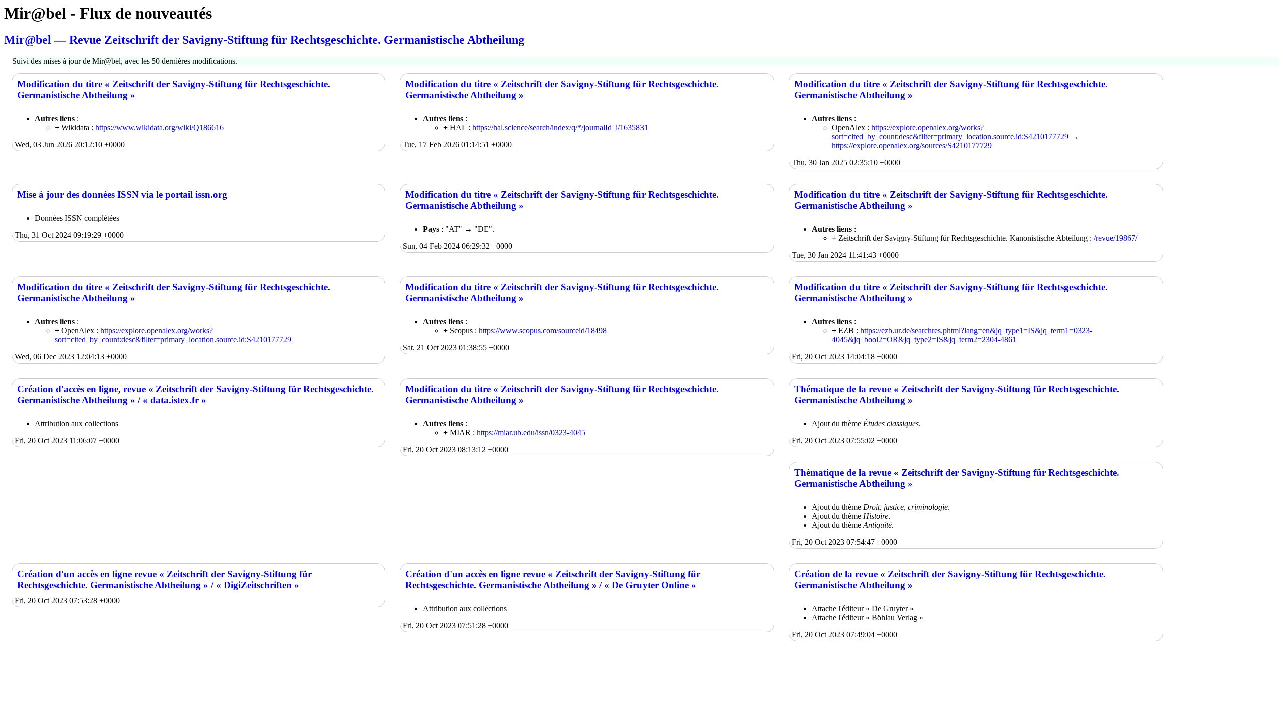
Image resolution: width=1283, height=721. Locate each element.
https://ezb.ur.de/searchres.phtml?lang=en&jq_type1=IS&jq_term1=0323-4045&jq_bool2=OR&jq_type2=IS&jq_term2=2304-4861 (962, 335)
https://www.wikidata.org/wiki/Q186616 (159, 127)
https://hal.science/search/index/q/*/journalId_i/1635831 (560, 127)
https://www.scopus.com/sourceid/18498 (543, 330)
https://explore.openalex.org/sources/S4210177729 (912, 145)
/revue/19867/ (1115, 238)
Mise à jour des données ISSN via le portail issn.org (122, 194)
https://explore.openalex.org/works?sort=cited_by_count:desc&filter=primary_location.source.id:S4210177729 (950, 132)
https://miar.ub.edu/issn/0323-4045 (531, 432)
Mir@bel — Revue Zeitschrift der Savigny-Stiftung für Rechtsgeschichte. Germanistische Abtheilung (264, 39)
